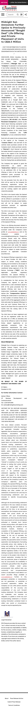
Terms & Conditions (14, 705)
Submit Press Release (14, 702)
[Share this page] (26, 14)
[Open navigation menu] (2, 14)
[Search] (18, 14)
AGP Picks (4, 2)
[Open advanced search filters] (21, 14)
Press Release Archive (16, 698)
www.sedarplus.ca (13, 232)
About (6, 698)
